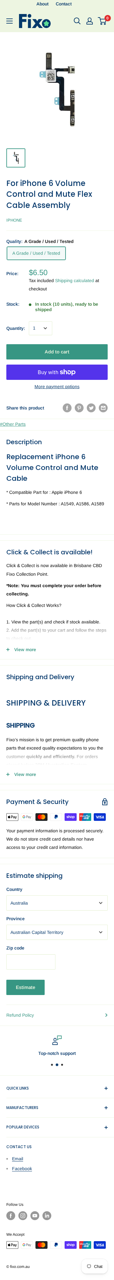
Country (14, 889)
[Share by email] (103, 407)
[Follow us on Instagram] (22, 1215)
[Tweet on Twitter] (91, 407)
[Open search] (77, 21)
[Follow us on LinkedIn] (46, 1215)
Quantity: (15, 328)
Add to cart (57, 351)
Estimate (25, 987)
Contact (64, 3)
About (42, 3)
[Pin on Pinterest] (79, 407)
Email (17, 1158)
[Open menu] (9, 21)
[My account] (89, 21)
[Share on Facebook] (67, 407)
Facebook (22, 1168)
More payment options (57, 386)
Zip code (15, 947)
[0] (102, 21)
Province (15, 918)
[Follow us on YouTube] (34, 1215)
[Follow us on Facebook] (10, 1215)
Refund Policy (20, 1015)
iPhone (14, 220)
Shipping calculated (74, 280)
